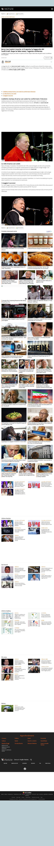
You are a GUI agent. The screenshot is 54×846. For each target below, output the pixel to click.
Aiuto (41, 797)
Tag (40, 763)
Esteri (29, 738)
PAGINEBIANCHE (28, 794)
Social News (44, 741)
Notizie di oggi (5, 743)
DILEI (38, 794)
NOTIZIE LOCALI (18, 527)
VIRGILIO (5, 794)
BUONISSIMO (50, 794)
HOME (2, 17)
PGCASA (23, 794)
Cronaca (4, 738)
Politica (17, 738)
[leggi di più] (51, 62)
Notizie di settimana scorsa (6, 750)
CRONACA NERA (44, 659)
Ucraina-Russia (19, 743)
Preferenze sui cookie (35, 797)
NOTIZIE (9, 9)
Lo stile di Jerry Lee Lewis (9, 93)
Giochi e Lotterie (32, 741)
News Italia (47, 763)
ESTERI (42, 620)
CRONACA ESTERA (45, 666)
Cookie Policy (28, 797)
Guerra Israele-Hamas (45, 744)
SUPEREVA (27, 795)
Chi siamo (13, 797)
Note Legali (18, 797)
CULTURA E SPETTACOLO (10, 17)
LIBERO (2, 794)
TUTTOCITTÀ (34, 794)
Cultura (4, 741)
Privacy (23, 797)
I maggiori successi (8, 95)
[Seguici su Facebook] (25, 769)
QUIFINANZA (46, 794)
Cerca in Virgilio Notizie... (22, 759)
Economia (43, 738)
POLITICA (16, 574)
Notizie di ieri (5, 745)
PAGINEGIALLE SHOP (17, 794)
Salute (16, 741)
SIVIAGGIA (41, 794)
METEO (16, 705)
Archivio (33, 763)
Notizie (9, 759)
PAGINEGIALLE (10, 794)
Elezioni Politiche (32, 743)
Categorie (24, 763)
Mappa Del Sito (14, 763)
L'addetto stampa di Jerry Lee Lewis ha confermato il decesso (19, 91)
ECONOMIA (43, 613)
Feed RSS (5, 763)
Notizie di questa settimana (6, 747)
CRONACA (17, 535)
